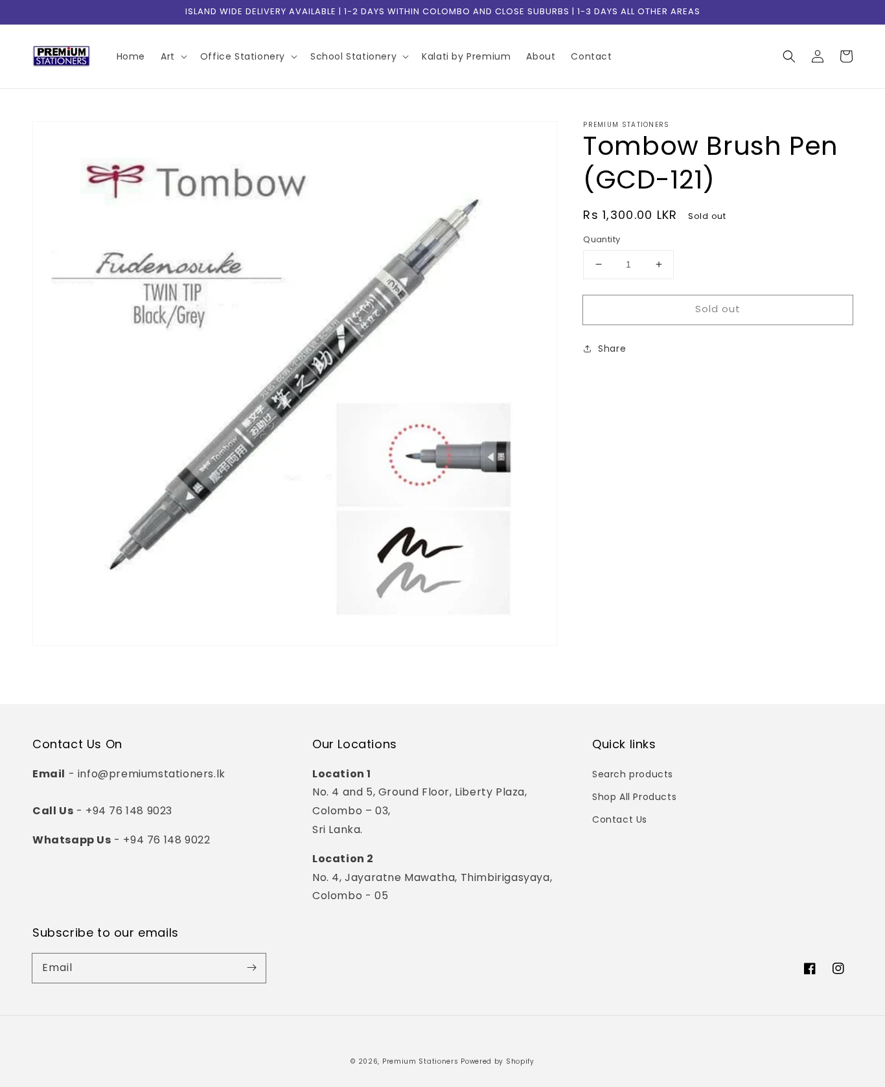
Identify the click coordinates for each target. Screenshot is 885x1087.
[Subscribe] (251, 968)
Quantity (601, 239)
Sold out (718, 308)
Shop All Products (634, 796)
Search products (632, 774)
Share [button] (612, 347)
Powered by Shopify (497, 1061)
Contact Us (619, 819)
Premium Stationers (420, 1061)
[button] (789, 56)
